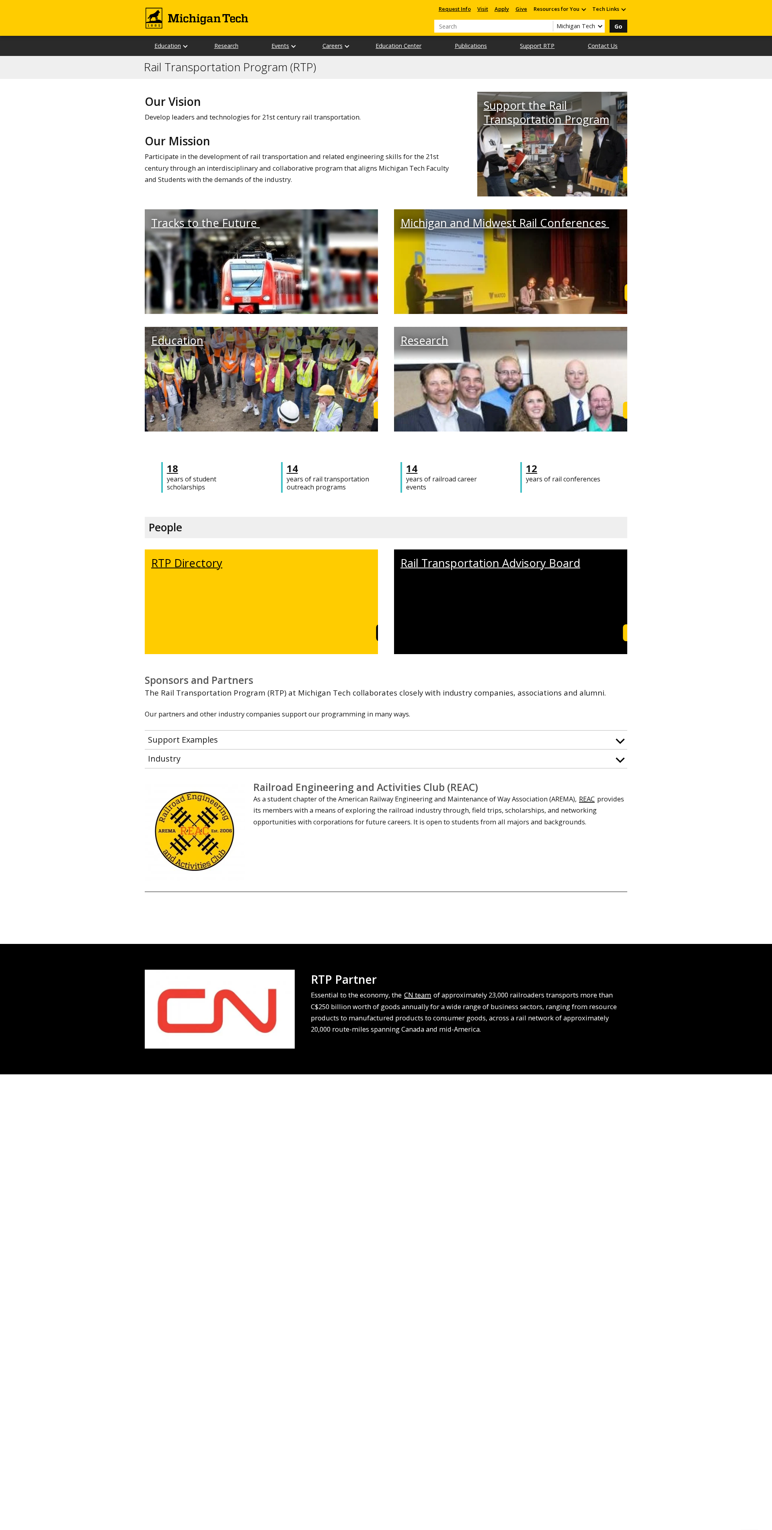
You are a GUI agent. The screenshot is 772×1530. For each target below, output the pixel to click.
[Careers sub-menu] (347, 46)
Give (521, 8)
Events (280, 46)
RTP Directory (186, 562)
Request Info (455, 8)
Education (167, 46)
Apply (502, 8)
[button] (386, 740)
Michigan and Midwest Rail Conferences (504, 222)
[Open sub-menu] (583, 9)
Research (226, 46)
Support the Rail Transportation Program (546, 112)
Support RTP (537, 46)
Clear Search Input (547, 26)
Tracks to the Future (205, 222)
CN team (417, 994)
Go (618, 26)
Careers (332, 46)
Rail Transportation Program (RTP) (230, 67)
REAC (587, 798)
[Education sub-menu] (186, 46)
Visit (482, 8)
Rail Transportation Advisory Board (490, 562)
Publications (471, 46)
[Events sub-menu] (294, 46)
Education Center (398, 46)
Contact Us (603, 46)
